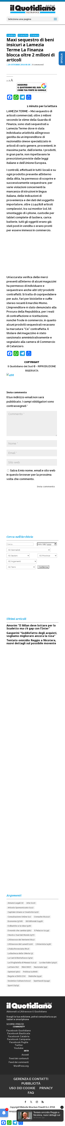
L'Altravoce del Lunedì (20, 944)
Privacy (46, 1088)
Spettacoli (42, 981)
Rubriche (35, 976)
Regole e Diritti (17, 976)
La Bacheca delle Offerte (20, 953)
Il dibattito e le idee (19, 926)
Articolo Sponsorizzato (20, 908)
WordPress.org (21, 1066)
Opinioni (14, 972)
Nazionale (40, 967)
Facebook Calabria (18, 1036)
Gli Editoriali (34, 921)
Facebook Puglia (18, 1042)
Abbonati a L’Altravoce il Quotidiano (26, 1011)
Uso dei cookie (22, 1088)
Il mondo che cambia (19, 931)
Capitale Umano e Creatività (23, 912)
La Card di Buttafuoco (20, 958)
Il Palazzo (41, 931)
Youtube (18, 1048)
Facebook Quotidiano (18, 1030)
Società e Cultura (19, 981)
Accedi (25, 1055)
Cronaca (34, 35)
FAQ (31, 1093)
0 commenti (38, 64)
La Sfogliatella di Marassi (22, 963)
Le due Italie (48, 963)
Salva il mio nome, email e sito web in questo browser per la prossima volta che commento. (30, 475)
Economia (15, 921)
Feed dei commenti (19, 1062)
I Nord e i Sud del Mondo (21, 935)
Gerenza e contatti (30, 1079)
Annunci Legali (15, 903)
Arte (30, 903)
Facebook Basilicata (18, 1033)
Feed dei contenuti (19, 1058)
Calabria (11, 35)
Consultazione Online (19, 917)
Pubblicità (30, 1083)
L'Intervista (43, 944)
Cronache (23, 35)
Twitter (19, 1045)
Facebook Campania (18, 1039)
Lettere (13, 967)
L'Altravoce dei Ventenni (21, 940)
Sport (13, 985)
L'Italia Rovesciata (18, 949)
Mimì (26, 967)
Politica (30, 972)
